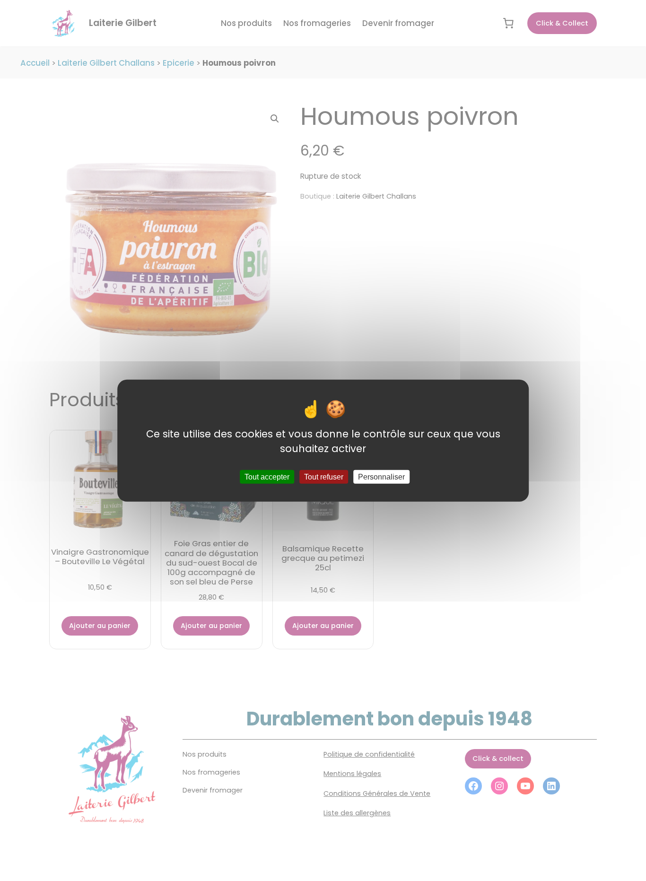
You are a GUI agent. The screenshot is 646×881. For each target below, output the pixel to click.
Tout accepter (266, 477)
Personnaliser (381, 477)
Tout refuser (323, 477)
